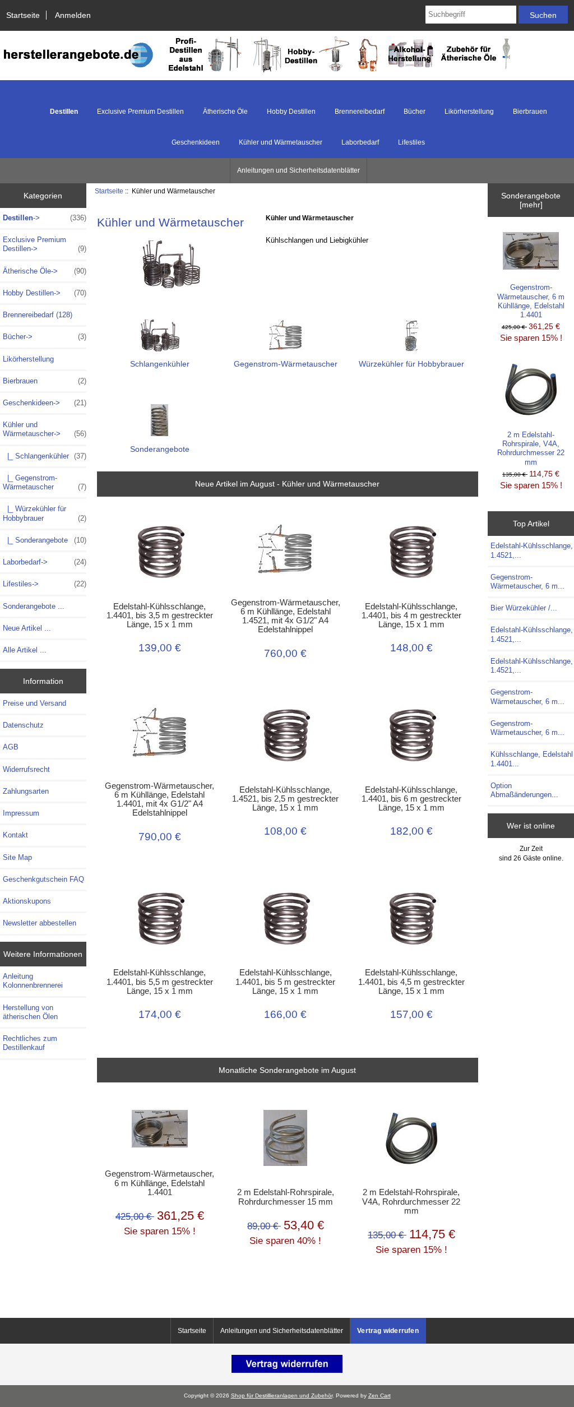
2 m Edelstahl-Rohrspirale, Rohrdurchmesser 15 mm (285, 1197)
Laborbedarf (360, 142)
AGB (10, 747)
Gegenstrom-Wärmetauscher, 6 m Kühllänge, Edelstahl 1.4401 (159, 1182)
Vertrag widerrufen (388, 1331)
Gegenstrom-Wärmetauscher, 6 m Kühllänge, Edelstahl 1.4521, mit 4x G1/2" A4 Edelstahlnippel (285, 616)
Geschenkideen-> (44, 403)
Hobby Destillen (291, 111)
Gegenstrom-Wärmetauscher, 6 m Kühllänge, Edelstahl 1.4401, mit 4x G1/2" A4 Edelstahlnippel (159, 799)
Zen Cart (379, 1395)
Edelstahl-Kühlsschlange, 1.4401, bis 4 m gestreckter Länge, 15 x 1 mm (411, 615)
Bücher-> (44, 336)
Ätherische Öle (225, 111)
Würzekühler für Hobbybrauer (411, 363)
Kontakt (15, 835)
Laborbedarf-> (44, 562)
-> (44, 218)
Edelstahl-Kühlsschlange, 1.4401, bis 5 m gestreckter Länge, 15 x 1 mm (285, 981)
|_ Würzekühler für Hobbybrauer (44, 513)
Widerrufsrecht (26, 769)
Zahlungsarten (26, 791)
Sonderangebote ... (33, 606)
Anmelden (73, 15)
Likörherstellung (469, 111)
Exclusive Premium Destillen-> (44, 244)
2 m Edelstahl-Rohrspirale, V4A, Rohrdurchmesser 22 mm (411, 1201)
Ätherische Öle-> (44, 271)
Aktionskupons (27, 901)
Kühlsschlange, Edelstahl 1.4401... (531, 758)
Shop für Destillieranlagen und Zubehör (281, 1395)
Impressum (21, 813)
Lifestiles (411, 142)
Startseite (23, 15)
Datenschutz (23, 725)
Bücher (414, 111)
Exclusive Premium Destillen (140, 111)
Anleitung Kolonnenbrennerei (33, 980)
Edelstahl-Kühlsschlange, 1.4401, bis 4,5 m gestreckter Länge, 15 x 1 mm (411, 981)
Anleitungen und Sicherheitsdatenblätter (298, 170)
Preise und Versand (34, 703)
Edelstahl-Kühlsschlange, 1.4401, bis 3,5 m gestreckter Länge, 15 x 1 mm (160, 615)
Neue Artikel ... (27, 628)
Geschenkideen (196, 142)
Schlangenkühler (159, 363)
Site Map (17, 857)
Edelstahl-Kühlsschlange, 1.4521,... (531, 550)
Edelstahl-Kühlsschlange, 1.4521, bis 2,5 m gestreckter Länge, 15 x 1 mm (285, 798)
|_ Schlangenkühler (44, 456)
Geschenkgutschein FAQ (43, 879)
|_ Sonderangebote (44, 540)
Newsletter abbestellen (39, 923)
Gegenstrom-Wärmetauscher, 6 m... (527, 581)
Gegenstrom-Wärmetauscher (285, 363)
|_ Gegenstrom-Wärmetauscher (44, 482)
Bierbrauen (530, 111)
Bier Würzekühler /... (523, 608)
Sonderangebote (159, 449)
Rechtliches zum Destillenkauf (30, 1043)
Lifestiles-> (44, 584)
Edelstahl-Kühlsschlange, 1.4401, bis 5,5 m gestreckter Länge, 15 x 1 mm (160, 981)
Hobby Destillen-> (44, 293)
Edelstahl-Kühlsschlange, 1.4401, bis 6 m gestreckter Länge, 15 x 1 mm (411, 798)
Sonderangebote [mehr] (531, 200)
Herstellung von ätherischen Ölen (30, 1012)
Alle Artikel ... (25, 650)
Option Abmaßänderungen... (524, 790)
